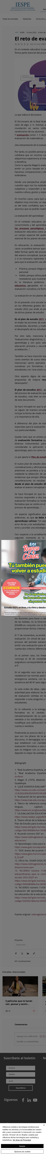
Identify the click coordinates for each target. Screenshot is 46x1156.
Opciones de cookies (22, 1151)
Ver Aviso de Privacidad (22, 1140)
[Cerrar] (43, 1127)
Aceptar (22, 1146)
